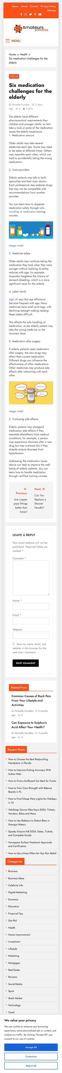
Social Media (15, 984)
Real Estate (14, 970)
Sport (11, 991)
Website (17, 630)
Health (14, 76)
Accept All (31, 1047)
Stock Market (15, 998)
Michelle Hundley (20, 104)
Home (15, 6)
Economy (13, 899)
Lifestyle (12, 949)
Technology (14, 1005)
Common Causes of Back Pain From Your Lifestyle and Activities (31, 700)
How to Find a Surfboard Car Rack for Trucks (32, 781)
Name (17, 601)
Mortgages (14, 963)
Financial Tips (15, 913)
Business (13, 871)
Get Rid (12, 920)
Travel (11, 1012)
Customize (31, 1056)
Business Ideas (16, 878)
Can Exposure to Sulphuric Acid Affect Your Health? (29, 724)
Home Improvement (19, 935)
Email (17, 615)
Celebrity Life (15, 885)
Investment (14, 942)
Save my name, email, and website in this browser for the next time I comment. (29, 648)
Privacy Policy (48, 6)
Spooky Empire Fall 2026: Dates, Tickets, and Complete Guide (30, 833)
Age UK (14, 299)
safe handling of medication (26, 210)
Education (13, 906)
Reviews (12, 977)
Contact (34, 6)
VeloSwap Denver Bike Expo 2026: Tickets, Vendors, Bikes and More (31, 811)
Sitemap (51, 10)
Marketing (13, 956)
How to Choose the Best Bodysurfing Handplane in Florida (28, 761)
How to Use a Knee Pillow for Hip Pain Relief (32, 853)
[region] (31, 1044)
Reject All (31, 1065)
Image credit (16, 245)
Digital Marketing (18, 892)
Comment (19, 558)
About (24, 6)
